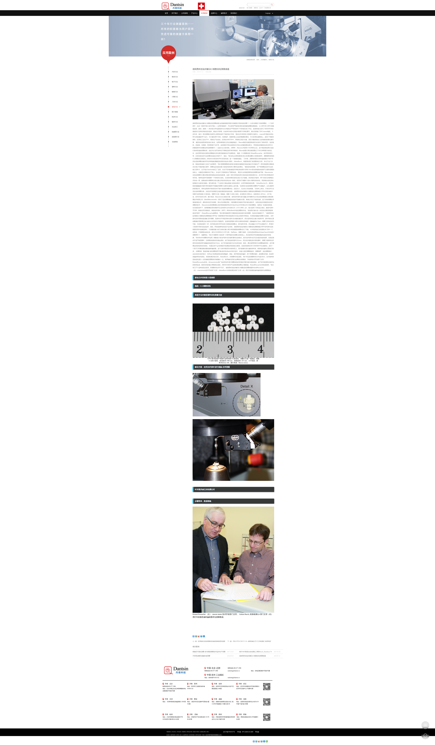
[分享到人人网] (204, 636)
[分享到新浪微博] (199, 636)
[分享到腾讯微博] (201, 636)
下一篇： (249, 641)
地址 (237, 701)
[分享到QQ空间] (196, 636)
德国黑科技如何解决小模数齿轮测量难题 (252, 656)
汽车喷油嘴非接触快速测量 (201, 656)
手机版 (238, 732)
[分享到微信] (267, 741)
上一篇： (209, 641)
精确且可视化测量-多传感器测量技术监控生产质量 (209, 652)
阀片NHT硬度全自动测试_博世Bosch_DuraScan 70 (255, 652)
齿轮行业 (271, 59)
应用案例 (264, 59)
